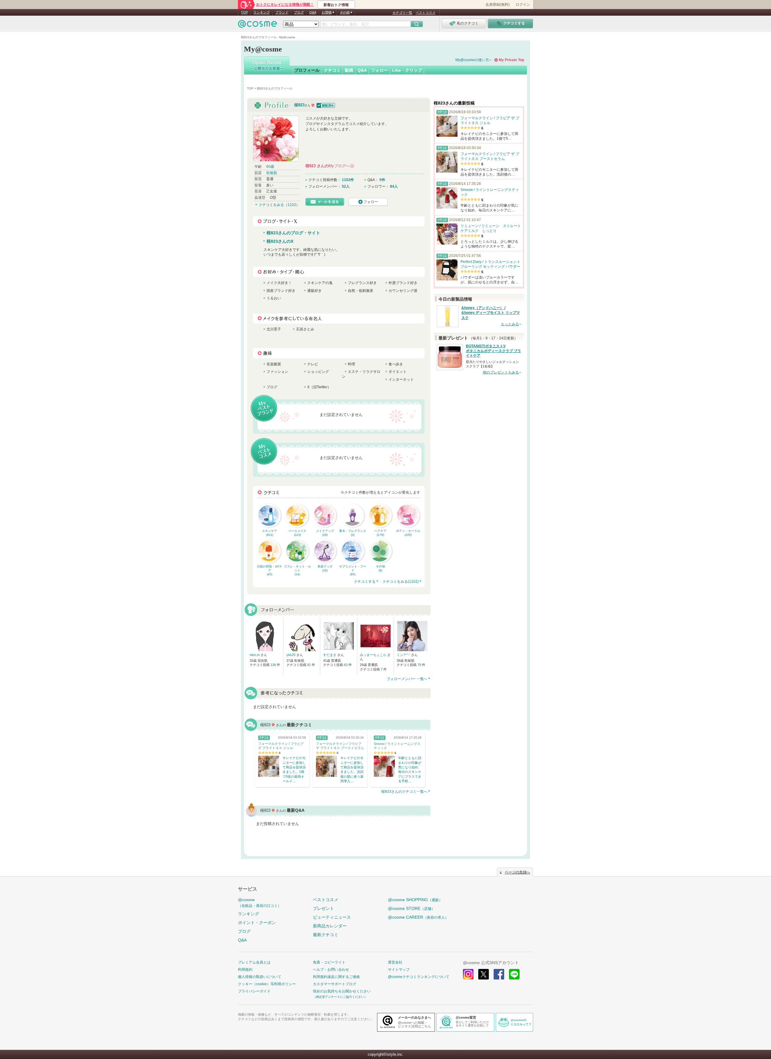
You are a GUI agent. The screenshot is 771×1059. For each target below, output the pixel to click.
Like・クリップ (407, 70)
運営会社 (395, 962)
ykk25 (291, 655)
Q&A (312, 12)
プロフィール (307, 70)
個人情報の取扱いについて (259, 977)
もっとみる (510, 324)
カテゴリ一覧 (402, 12)
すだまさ (330, 655)
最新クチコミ (325, 934)
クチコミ (332, 70)
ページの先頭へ (517, 872)
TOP (244, 12)
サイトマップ (399, 969)
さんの (329, 166)
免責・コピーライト (329, 962)
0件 (382, 180)
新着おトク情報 (336, 5)
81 (309, 665)
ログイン (523, 4)
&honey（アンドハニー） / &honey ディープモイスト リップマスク (490, 313)
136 (273, 665)
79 (419, 665)
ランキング (261, 12)
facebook (499, 974)
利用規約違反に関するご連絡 (336, 977)
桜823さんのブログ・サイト (293, 232)
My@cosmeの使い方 (472, 60)
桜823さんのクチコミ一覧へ (404, 791)
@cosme (259, 902)
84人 (394, 186)
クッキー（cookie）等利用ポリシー (267, 984)
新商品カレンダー (330, 925)
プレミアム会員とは (254, 962)
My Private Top (511, 60)
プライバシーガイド (254, 991)
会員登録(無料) (497, 4)
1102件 (348, 180)
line (514, 974)
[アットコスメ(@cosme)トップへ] (257, 25)
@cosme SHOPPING (415, 899)
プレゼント (323, 908)
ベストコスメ (425, 12)
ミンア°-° (404, 655)
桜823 (299, 105)
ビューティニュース (332, 917)
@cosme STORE (411, 908)
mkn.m (255, 655)
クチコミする (365, 581)
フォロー (379, 70)
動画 (349, 70)
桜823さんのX (280, 241)
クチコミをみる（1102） (279, 205)
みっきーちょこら (373, 655)
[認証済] (325, 105)
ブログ (299, 12)
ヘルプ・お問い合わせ (331, 969)
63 (346, 665)
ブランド (282, 12)
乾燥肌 (271, 173)
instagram (468, 974)
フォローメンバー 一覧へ (407, 679)
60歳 (270, 166)
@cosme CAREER (418, 917)
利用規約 (245, 969)
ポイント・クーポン (257, 922)
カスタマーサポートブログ (334, 984)
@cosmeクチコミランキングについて (418, 977)
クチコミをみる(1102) (400, 581)
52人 (346, 186)
